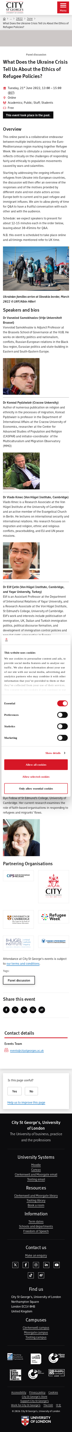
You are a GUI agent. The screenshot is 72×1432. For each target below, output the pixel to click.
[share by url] (41, 1010)
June (30, 18)
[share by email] (33, 1010)
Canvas (36, 1169)
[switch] (62, 715)
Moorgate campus (36, 1332)
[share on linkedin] (24, 1010)
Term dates (35, 1221)
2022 (19, 18)
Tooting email (36, 1179)
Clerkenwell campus (36, 1327)
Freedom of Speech (36, 1231)
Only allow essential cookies (36, 788)
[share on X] (15, 1010)
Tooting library (36, 1200)
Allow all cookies (36, 764)
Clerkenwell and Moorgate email (36, 1174)
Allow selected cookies (35, 776)
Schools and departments (36, 1226)
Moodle (36, 1165)
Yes (14, 1091)
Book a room (36, 1205)
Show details (53, 753)
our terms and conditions (23, 963)
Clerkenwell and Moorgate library (36, 1195)
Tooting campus (36, 1337)
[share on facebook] (6, 1010)
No (31, 1091)
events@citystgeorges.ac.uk (27, 1050)
